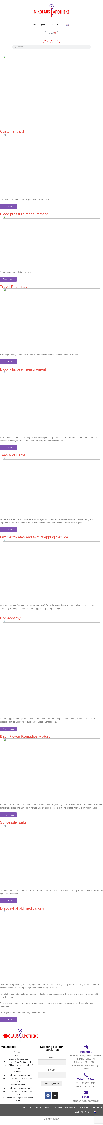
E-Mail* (51, 1070)
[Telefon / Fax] (86, 1075)
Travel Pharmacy (14, 287)
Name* (51, 1057)
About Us (55, 25)
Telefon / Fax (85, 1079)
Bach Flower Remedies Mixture (25, 736)
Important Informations (65, 1107)
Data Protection (82, 1112)
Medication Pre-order (89, 1107)
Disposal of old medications (22, 908)
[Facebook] (48, 1095)
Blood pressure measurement (24, 214)
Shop (45, 25)
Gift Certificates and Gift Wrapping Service (34, 537)
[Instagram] (55, 1095)
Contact (46, 1107)
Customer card (12, 131)
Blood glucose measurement (23, 369)
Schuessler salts (13, 822)
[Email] (86, 1093)
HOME (34, 25)
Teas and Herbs (13, 455)
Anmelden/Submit (51, 1083)
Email (86, 1097)
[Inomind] (51, 1119)
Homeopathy (10, 618)
